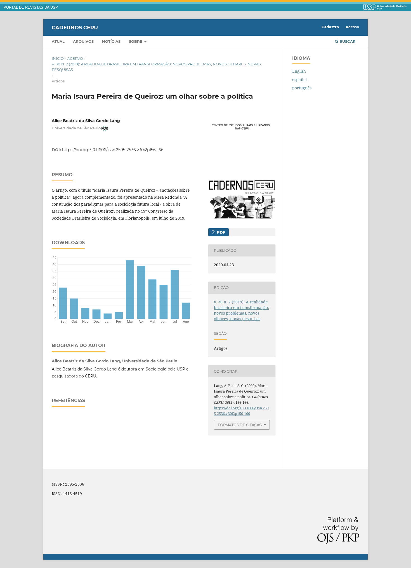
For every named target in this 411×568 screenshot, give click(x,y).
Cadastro (330, 27)
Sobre (136, 41)
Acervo (75, 58)
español (299, 79)
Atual (58, 41)
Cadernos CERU (75, 27)
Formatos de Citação (240, 424)
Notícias (111, 41)
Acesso (352, 27)
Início (58, 58)
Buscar (347, 41)
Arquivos (83, 41)
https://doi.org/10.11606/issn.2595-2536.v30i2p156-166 (113, 149)
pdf (220, 232)
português (301, 88)
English (299, 71)
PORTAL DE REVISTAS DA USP (31, 7)
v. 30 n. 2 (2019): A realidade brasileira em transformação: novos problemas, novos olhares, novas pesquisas (156, 67)
